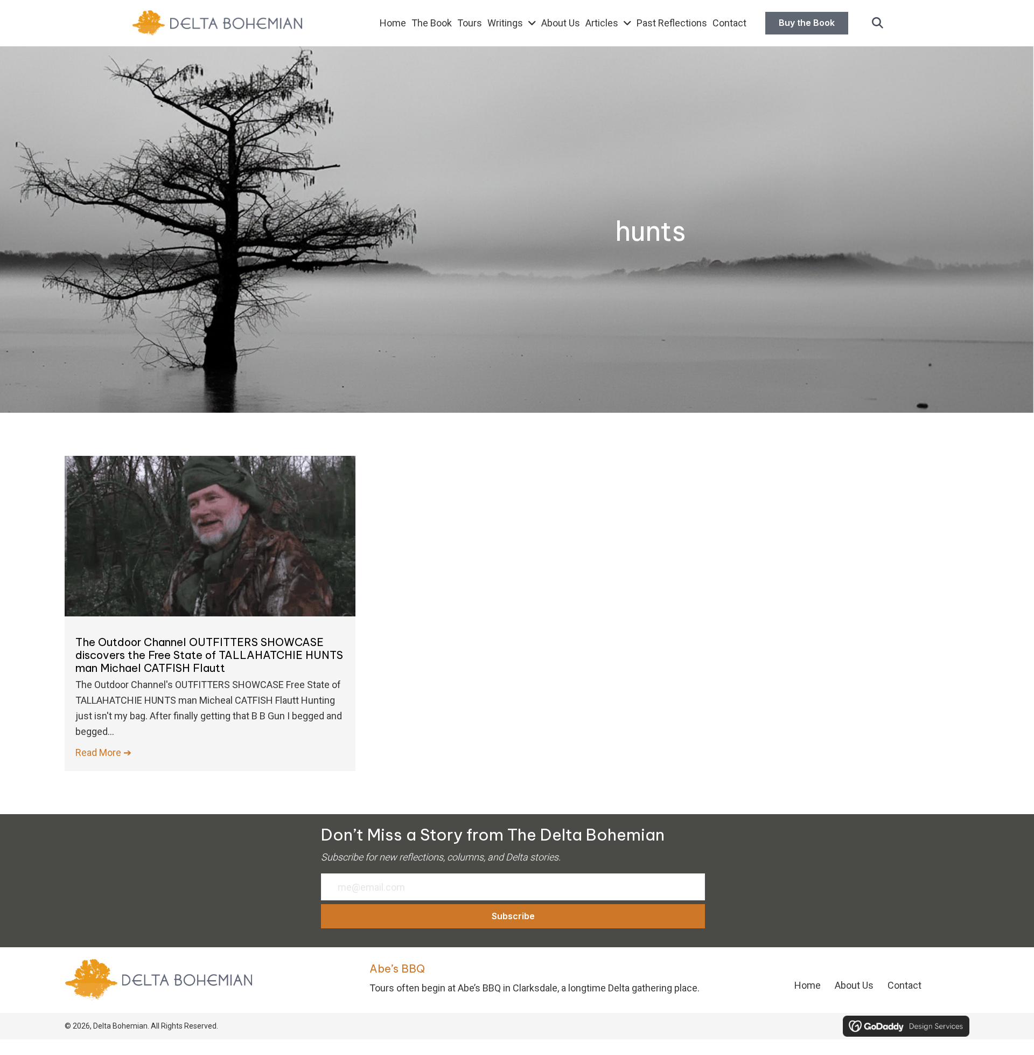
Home (807, 985)
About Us (854, 985)
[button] (877, 23)
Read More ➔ (103, 752)
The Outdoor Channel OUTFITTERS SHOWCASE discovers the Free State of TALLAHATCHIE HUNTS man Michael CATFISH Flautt (209, 655)
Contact (904, 985)
